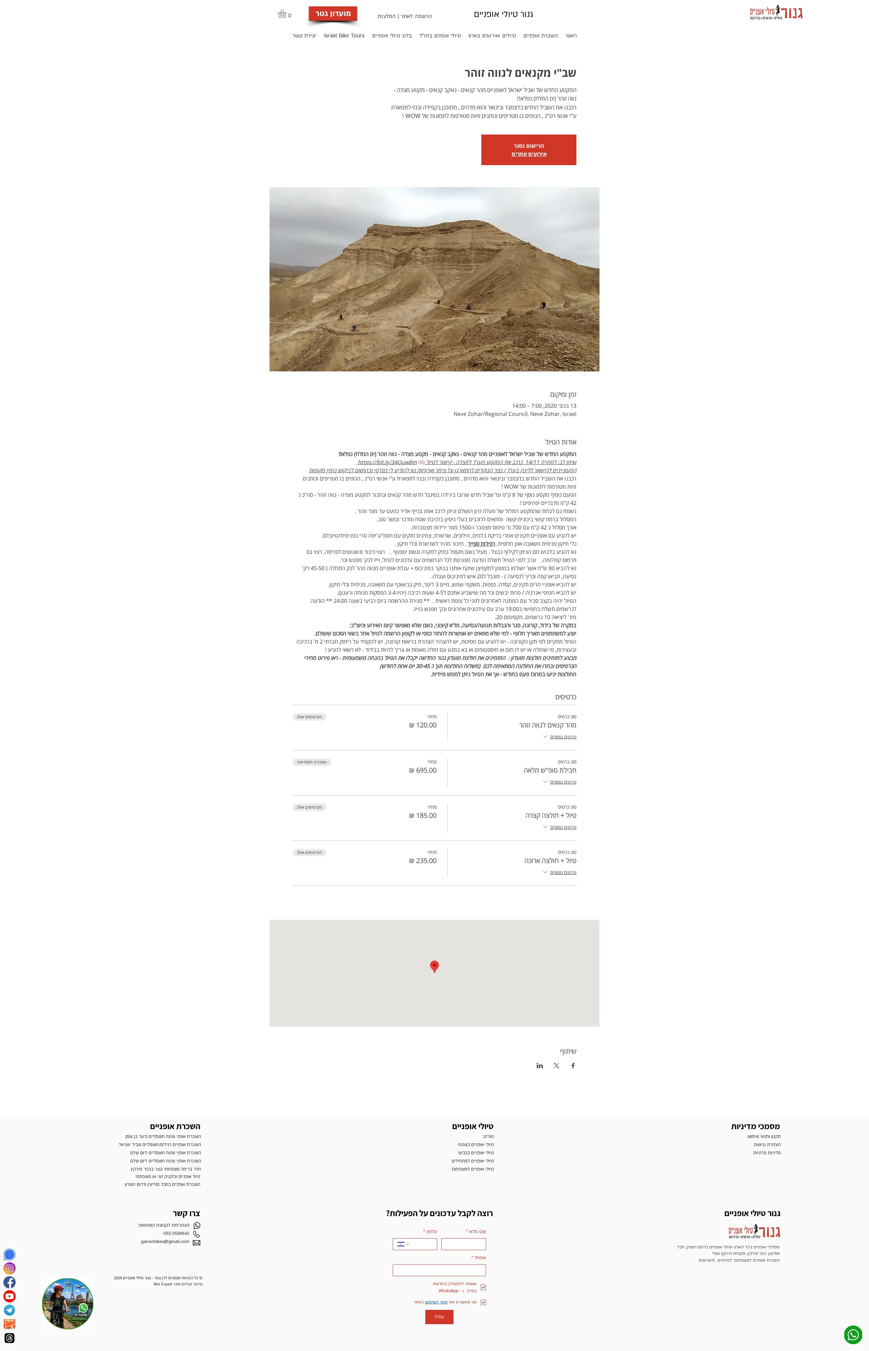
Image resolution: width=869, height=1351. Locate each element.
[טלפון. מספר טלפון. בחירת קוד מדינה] (403, 1244)
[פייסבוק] (9, 1282)
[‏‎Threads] (9, 1338)
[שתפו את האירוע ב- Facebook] (573, 1065)
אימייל (479, 1257)
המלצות (386, 16)
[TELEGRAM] (9, 1310)
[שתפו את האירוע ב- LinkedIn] (540, 1065)
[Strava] (9, 1324)
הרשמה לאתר (416, 16)
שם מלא (476, 1231)
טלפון (430, 1231)
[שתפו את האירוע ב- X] (556, 1065)
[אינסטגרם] (9, 1268)
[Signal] (9, 1254)
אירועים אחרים (529, 154)
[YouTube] (9, 1296)
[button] (287, 14)
